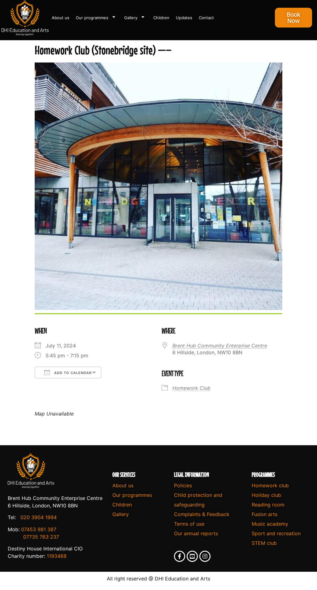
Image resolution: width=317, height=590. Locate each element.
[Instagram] (205, 556)
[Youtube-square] (192, 556)
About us (60, 17)
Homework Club (191, 388)
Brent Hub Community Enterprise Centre (219, 345)
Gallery (130, 17)
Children (161, 17)
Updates (184, 17)
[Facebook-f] (179, 556)
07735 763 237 (41, 537)
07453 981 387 (38, 529)
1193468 (57, 556)
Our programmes (92, 17)
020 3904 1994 (38, 517)
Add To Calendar (72, 373)
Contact (206, 17)
